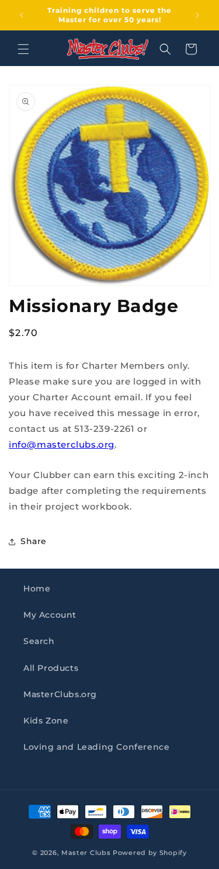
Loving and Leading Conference (96, 747)
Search (39, 641)
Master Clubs (85, 853)
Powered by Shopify (150, 853)
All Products (50, 668)
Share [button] (33, 541)
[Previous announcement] (21, 15)
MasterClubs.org (60, 694)
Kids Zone (45, 720)
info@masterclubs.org (61, 444)
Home (36, 588)
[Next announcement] (197, 15)
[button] (23, 49)
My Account (50, 615)
